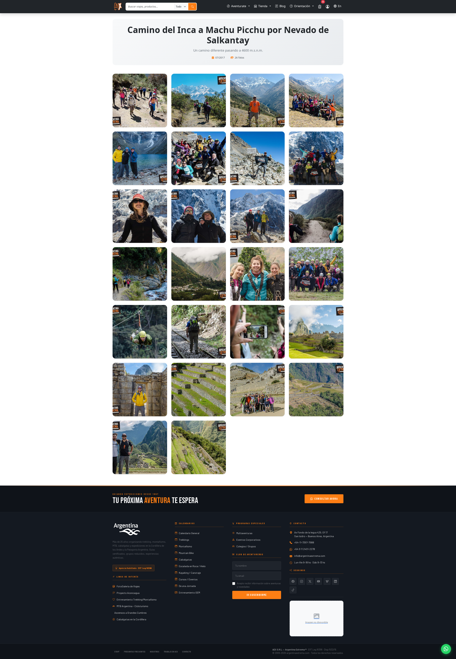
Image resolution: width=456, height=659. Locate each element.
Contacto (186, 651)
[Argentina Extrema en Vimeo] (327, 581)
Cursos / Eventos (188, 579)
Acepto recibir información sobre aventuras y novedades (259, 585)
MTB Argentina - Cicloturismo (132, 606)
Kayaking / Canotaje (190, 572)
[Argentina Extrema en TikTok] (293, 590)
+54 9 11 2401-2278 (304, 549)
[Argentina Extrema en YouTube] (318, 581)
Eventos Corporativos (248, 539)
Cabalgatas (185, 559)
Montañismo (185, 546)
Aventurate (238, 6)
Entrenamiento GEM (189, 592)
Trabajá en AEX (171, 651)
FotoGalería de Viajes (128, 586)
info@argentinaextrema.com (309, 555)
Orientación (302, 6)
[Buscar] (192, 6)
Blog (282, 6)
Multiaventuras (244, 533)
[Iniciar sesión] (327, 6)
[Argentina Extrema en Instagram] (301, 581)
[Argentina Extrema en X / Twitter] (310, 581)
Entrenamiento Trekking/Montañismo (137, 599)
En (339, 6)
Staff (117, 651)
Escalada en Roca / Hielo (192, 566)
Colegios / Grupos (246, 546)
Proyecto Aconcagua (128, 592)
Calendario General (189, 533)
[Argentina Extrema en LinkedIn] (335, 581)
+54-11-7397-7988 (304, 542)
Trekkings (184, 539)
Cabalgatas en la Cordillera (131, 619)
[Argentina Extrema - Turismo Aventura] (127, 529)
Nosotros (154, 651)
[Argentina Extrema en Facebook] (293, 581)
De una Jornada (187, 585)
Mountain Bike (186, 552)
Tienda (262, 6)
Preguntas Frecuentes (135, 651)
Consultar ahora (326, 498)
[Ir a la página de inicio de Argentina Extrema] (118, 6)
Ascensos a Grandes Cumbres (130, 612)
